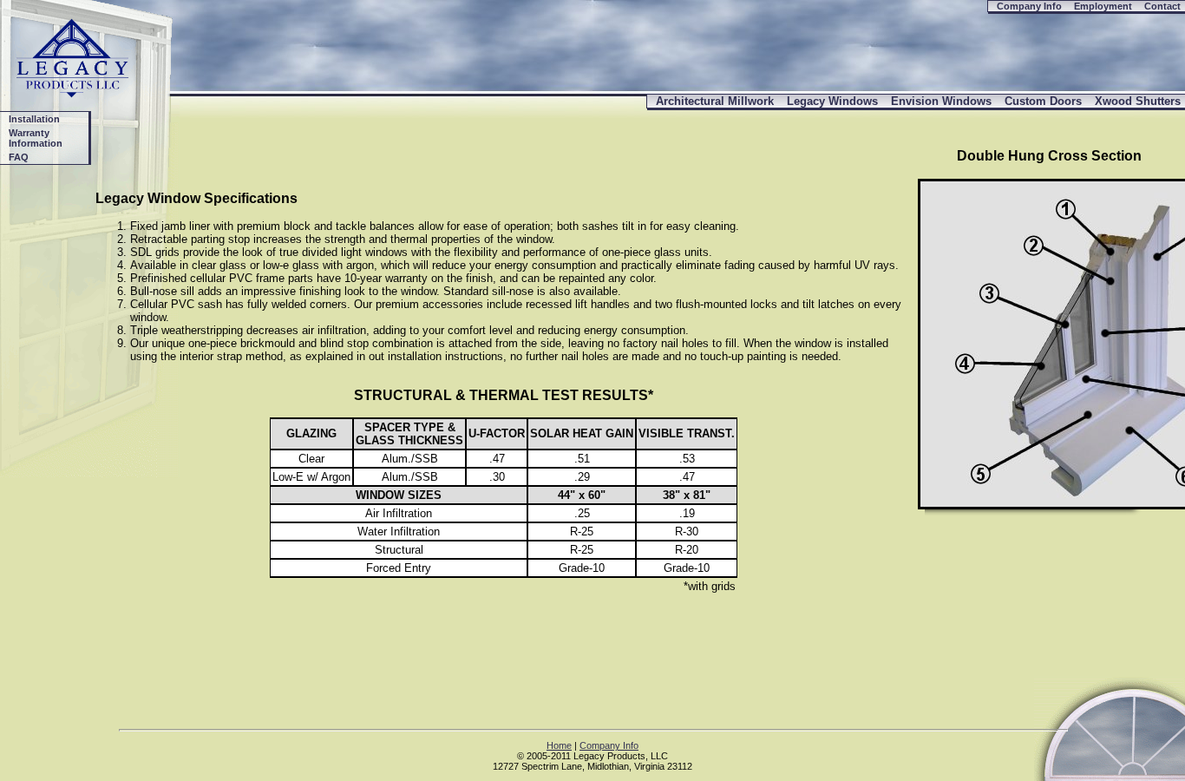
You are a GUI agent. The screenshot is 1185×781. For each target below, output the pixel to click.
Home (559, 745)
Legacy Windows (832, 101)
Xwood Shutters (1138, 101)
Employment (1103, 6)
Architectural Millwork (715, 101)
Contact (1162, 6)
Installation (34, 119)
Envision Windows (941, 101)
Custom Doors (1043, 101)
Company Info (1029, 6)
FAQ (19, 157)
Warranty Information (35, 138)
